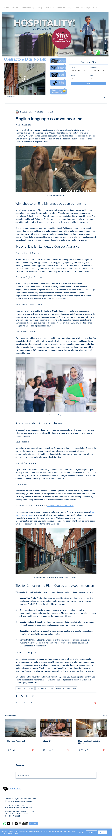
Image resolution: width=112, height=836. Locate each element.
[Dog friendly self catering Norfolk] (91, 728)
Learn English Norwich (45, 688)
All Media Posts (10, 97)
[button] (105, 54)
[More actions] (95, 112)
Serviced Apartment (16, 741)
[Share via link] (33, 696)
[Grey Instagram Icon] (20, 823)
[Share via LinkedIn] (27, 696)
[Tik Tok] (16, 823)
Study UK (47, 741)
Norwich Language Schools (66, 688)
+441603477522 (14, 816)
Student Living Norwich (25, 688)
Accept (102, 832)
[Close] (109, 832)
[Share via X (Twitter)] (22, 696)
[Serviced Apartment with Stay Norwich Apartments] (20, 728)
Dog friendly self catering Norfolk (89, 742)
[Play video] (56, 169)
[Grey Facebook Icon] (12, 823)
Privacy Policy (13, 833)
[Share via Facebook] (17, 696)
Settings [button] (81, 832)
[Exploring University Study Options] (56, 728)
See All (105, 715)
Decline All (91, 832)
